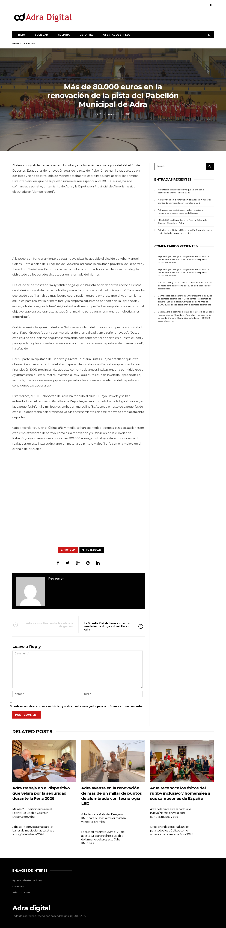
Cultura (64, 34)
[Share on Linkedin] (98, 563)
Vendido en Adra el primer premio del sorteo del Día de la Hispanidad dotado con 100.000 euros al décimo (185, 318)
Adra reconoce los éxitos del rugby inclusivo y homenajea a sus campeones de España (180, 793)
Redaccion (56, 578)
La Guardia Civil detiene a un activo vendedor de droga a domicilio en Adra (107, 626)
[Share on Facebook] (58, 563)
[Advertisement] (149, 17)
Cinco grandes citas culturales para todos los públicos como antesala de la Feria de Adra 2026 (171, 830)
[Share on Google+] (77, 563)
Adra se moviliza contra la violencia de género (49, 625)
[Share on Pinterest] (87, 563)
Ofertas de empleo (116, 34)
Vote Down (93, 550)
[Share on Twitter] (67, 563)
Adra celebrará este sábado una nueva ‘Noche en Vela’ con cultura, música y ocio (170, 813)
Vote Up (69, 550)
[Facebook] (211, 4)
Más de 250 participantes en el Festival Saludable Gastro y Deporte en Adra (32, 813)
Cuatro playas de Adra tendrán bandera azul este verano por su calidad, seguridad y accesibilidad (185, 285)
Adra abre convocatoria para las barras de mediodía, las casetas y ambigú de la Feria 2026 (33, 830)
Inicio (21, 34)
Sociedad (41, 34)
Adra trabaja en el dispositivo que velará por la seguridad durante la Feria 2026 (41, 793)
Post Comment (26, 714)
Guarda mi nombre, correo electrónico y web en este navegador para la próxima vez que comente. (76, 706)
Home (15, 43)
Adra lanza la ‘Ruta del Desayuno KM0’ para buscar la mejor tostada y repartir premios (103, 818)
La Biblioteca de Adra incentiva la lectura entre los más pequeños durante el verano (183, 259)
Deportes (86, 34)
